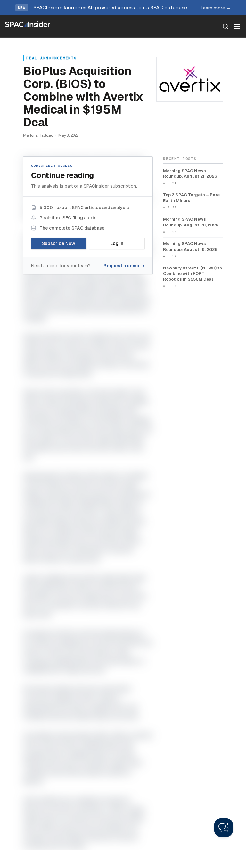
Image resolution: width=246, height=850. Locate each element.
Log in (116, 243)
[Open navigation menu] (237, 26)
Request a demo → (124, 265)
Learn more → (216, 8)
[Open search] (225, 26)
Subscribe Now (58, 243)
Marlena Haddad (38, 135)
